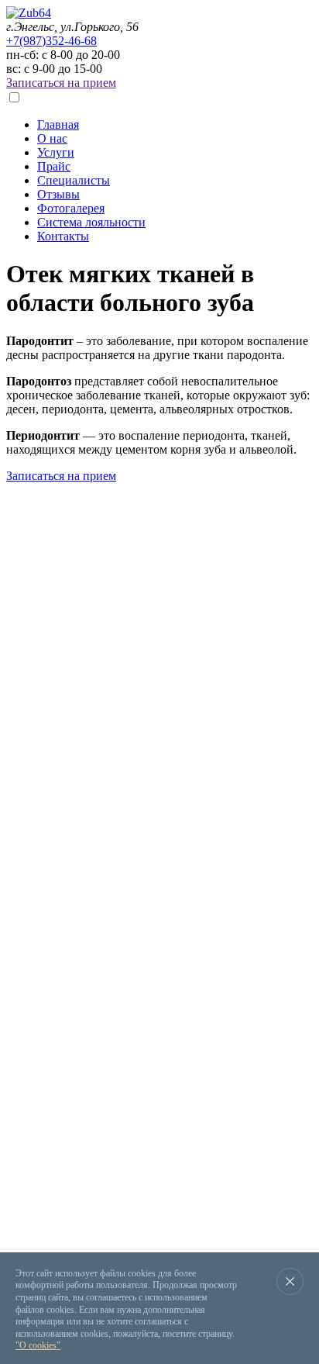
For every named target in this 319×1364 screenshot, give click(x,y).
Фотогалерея (71, 208)
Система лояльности (91, 222)
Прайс (53, 166)
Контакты (63, 236)
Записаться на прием (61, 82)
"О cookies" (37, 1345)
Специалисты (73, 180)
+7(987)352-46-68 (51, 40)
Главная (58, 124)
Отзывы (58, 194)
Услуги (55, 152)
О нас (52, 138)
